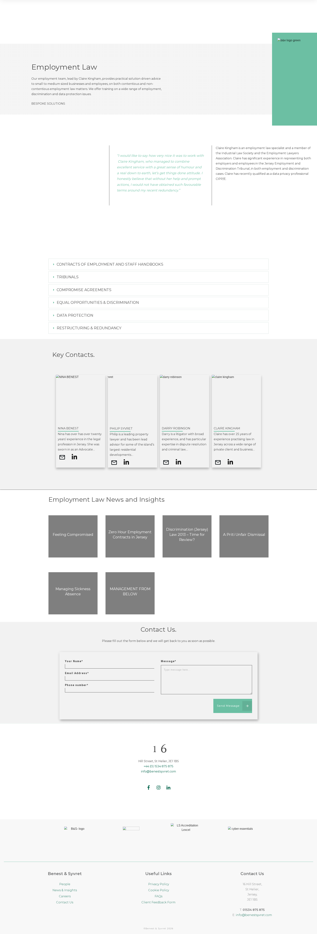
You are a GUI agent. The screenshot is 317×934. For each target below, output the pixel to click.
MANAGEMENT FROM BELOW (130, 593)
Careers (65, 896)
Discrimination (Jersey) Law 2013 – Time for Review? (187, 536)
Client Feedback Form (158, 902)
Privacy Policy (158, 884)
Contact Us (64, 902)
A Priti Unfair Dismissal (244, 536)
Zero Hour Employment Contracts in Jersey (130, 536)
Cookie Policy (158, 890)
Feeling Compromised (73, 536)
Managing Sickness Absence (73, 593)
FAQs (158, 896)
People (64, 884)
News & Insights (64, 890)
